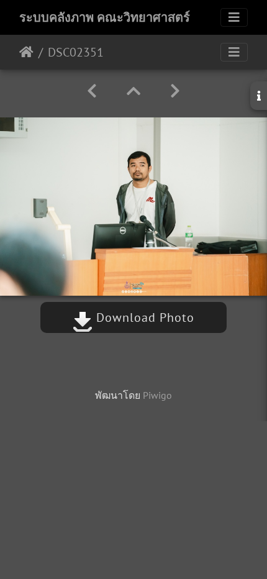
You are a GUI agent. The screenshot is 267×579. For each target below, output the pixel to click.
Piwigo (157, 395)
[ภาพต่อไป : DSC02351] (175, 91)
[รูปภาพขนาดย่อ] (133, 91)
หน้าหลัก (26, 52)
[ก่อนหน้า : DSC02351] (92, 91)
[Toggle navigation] (234, 17)
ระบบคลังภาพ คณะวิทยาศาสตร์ (104, 17)
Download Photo (143, 317)
